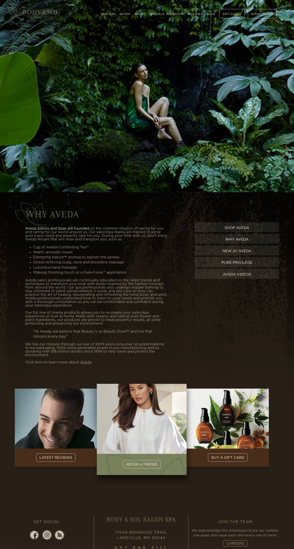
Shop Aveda (237, 228)
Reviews (195, 13)
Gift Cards (232, 13)
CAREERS (235, 543)
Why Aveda (237, 239)
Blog (211, 13)
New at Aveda (236, 251)
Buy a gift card (227, 457)
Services (108, 13)
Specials (157, 13)
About (140, 13)
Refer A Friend (141, 464)
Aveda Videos (237, 274)
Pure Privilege (237, 262)
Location (176, 13)
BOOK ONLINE (262, 13)
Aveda (125, 13)
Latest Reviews (55, 457)
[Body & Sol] (34, 11)
